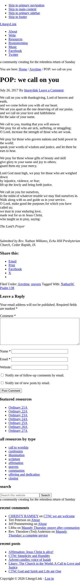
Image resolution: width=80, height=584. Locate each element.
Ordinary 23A (18, 415)
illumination (17, 455)
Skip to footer (18, 17)
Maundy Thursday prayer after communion (51, 527)
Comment (8, 316)
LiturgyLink (8, 24)
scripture (14, 459)
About (35, 520)
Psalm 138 (7, 288)
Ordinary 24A (18, 419)
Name (5, 351)
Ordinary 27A (18, 430)
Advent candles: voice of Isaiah (30, 559)
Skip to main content (22, 9)
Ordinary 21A (18, 407)
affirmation (16, 463)
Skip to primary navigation (26, 5)
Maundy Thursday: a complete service (38, 533)
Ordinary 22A (18, 411)
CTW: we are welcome (59, 516)
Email (5, 359)
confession (16, 451)
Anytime (23, 284)
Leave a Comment (51, 90)
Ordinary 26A (18, 427)
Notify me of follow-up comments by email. (34, 375)
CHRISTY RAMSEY (23, 516)
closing (13, 478)
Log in (49, 578)
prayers (36, 284)
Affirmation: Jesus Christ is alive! (31, 552)
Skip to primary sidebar (24, 13)
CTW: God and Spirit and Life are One (35, 571)
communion (17, 470)
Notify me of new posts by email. (27, 383)
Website (5, 367)
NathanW (67, 284)
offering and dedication (24, 474)
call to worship (18, 447)
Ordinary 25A (18, 423)
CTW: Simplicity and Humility (29, 556)
